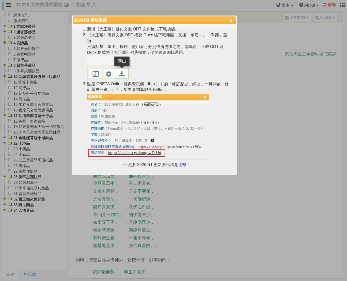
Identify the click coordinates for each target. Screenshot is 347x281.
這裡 (182, 164)
